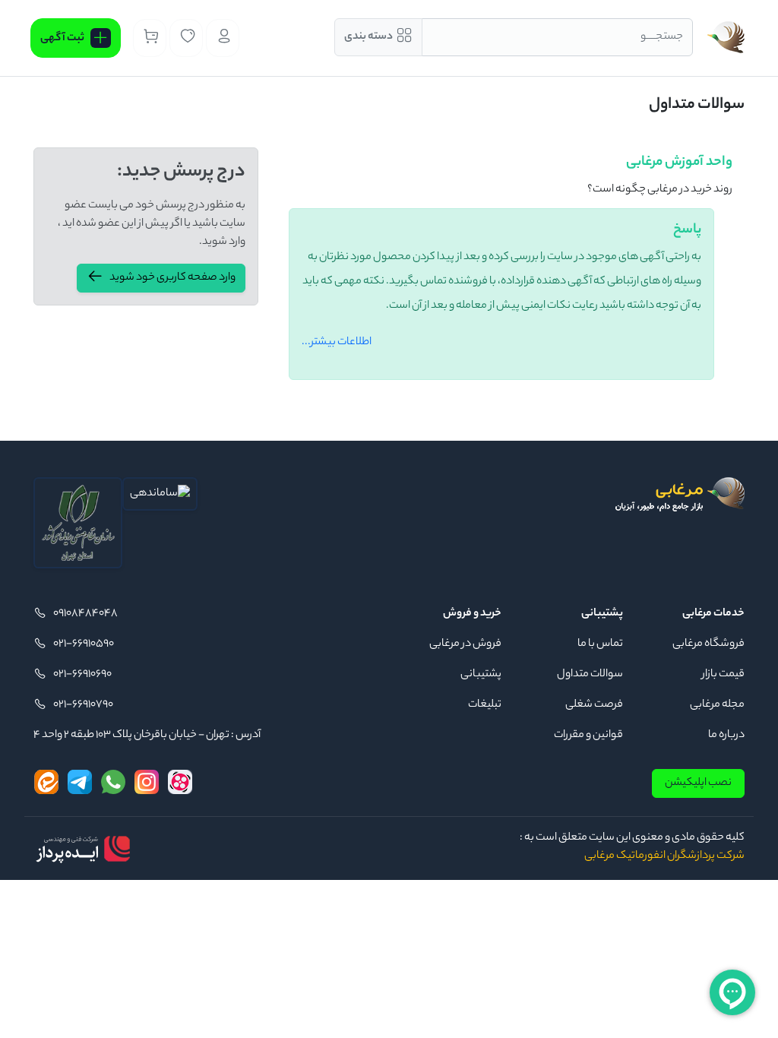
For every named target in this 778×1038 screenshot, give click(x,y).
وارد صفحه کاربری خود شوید (172, 278)
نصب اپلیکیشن (698, 783)
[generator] (82, 848)
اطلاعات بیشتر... (337, 343)
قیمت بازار (723, 675)
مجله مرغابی (717, 705)
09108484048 (85, 614)
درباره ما (726, 735)
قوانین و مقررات (588, 735)
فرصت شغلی (594, 705)
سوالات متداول (590, 675)
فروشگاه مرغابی (708, 644)
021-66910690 (82, 675)
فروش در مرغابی (465, 644)
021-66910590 (83, 644)
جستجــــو (661, 37)
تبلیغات (484, 705)
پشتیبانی (480, 675)
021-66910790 (83, 705)
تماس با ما (600, 644)
